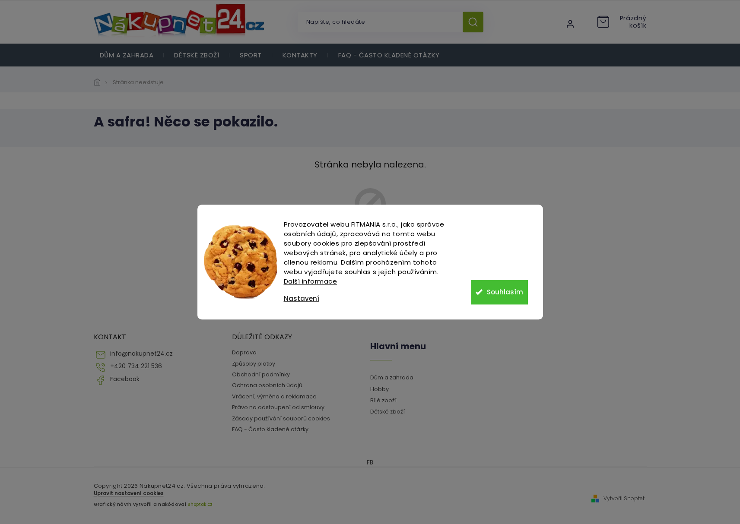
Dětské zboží (387, 411)
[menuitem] (127, 55)
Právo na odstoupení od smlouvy (278, 407)
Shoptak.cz (200, 504)
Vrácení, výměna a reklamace (274, 396)
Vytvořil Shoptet (624, 498)
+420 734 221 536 (136, 366)
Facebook (125, 379)
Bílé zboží (383, 400)
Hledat (476, 22)
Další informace (310, 281)
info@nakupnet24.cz (141, 354)
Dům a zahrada (391, 377)
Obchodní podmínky (261, 374)
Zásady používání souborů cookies (281, 418)
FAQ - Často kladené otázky (270, 429)
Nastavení (301, 298)
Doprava (244, 352)
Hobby (379, 389)
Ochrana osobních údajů (267, 385)
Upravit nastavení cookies (129, 493)
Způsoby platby (253, 363)
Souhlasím (505, 292)
